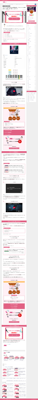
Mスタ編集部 (8, 352)
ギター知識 (31, 59)
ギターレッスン (31, 58)
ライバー (31, 37)
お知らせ (31, 25)
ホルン (31, 75)
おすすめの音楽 (31, 84)
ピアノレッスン (31, 71)
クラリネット (31, 62)
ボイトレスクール (31, 54)
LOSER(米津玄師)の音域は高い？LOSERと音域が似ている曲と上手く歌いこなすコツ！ (15, 380)
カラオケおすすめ (31, 46)
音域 (3, 365)
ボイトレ (31, 50)
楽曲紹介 (31, 42)
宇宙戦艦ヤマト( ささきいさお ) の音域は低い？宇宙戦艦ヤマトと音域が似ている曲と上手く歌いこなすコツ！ (14, 378)
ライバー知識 (31, 38)
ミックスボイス (31, 79)
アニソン (31, 88)
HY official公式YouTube (7, 194)
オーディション (31, 29)
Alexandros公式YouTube (7, 97)
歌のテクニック (31, 76)
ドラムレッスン (31, 67)
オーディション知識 (31, 33)
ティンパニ (31, 63)
